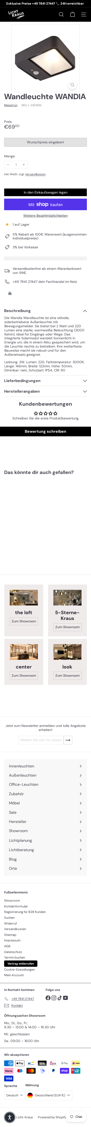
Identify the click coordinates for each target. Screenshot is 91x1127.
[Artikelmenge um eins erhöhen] (24, 165)
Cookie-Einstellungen (19, 969)
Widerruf (10, 923)
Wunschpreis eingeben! (46, 143)
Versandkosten (35, 174)
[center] (24, 652)
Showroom (12, 900)
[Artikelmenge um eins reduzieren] (8, 165)
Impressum (12, 940)
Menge (9, 156)
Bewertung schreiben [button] (45, 431)
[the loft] (24, 597)
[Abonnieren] (68, 740)
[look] (67, 652)
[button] (10, 1117)
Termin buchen (14, 957)
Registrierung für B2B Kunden (25, 912)
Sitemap (10, 935)
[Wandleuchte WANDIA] (34, 517)
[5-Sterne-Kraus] (67, 597)
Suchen (9, 918)
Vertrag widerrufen (21, 964)
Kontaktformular (16, 906)
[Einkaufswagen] (72, 14)
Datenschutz (13, 952)
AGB (7, 946)
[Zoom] (72, 84)
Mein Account (14, 975)
